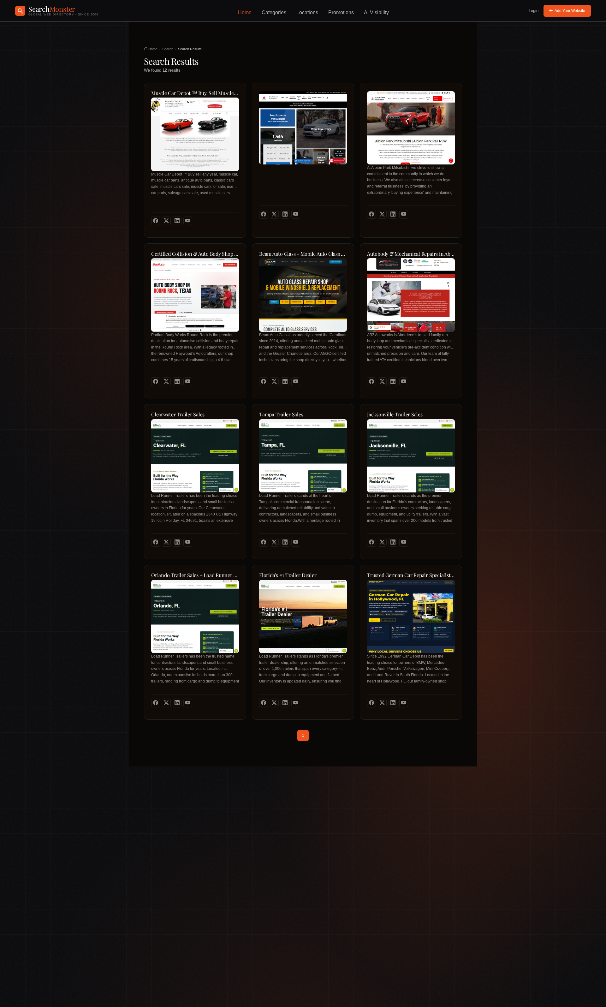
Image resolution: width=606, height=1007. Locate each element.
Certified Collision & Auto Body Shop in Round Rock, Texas (195, 254)
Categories (274, 12)
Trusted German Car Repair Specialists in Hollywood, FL (411, 575)
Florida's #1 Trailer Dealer (288, 575)
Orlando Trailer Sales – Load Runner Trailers (195, 575)
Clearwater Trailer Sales (178, 414)
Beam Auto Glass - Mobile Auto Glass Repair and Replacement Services (303, 254)
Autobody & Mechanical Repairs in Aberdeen (411, 254)
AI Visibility (376, 12)
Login (533, 10)
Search (167, 49)
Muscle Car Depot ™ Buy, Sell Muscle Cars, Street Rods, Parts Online (195, 93)
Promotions (341, 12)
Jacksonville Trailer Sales (395, 414)
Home (245, 12)
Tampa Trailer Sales (281, 414)
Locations (307, 12)
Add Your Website (570, 11)
